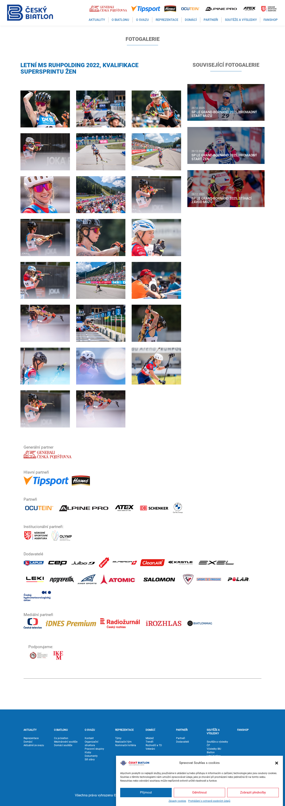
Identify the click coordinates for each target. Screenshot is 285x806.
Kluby (88, 752)
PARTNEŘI (182, 729)
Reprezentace (31, 738)
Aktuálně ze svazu (34, 745)
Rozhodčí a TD (154, 745)
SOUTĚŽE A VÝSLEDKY (213, 731)
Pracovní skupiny (94, 748)
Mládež (150, 738)
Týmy (118, 738)
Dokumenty (91, 755)
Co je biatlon (61, 738)
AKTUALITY (30, 729)
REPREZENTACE (124, 729)
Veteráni (150, 748)
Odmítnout (199, 792)
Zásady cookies (177, 801)
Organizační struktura (91, 743)
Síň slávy (90, 759)
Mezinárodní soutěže (65, 741)
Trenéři (149, 741)
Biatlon (211, 752)
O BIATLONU (61, 729)
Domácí (28, 741)
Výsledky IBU (214, 748)
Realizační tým (123, 741)
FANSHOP (243, 729)
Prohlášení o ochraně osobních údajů (209, 801)
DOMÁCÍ (150, 729)
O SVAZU (90, 729)
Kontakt (89, 738)
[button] (277, 763)
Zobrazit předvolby (253, 792)
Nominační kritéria (125, 745)
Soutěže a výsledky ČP (217, 743)
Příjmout (146, 792)
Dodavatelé (182, 741)
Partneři (180, 738)
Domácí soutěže (63, 745)
